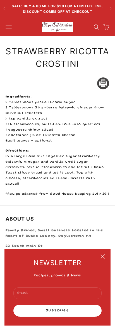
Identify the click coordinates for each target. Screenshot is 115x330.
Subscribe (57, 310)
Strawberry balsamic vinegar (64, 107)
